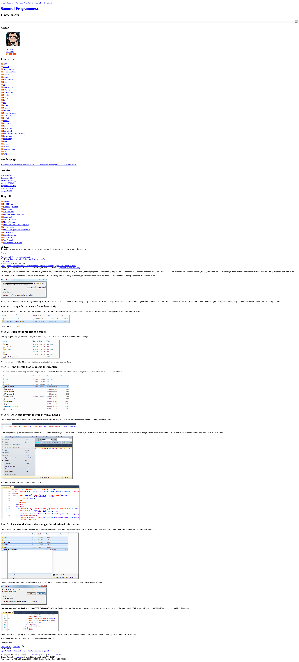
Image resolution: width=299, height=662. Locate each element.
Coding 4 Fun (8, 201)
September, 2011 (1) (8, 178)
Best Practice (8, 80)
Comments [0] (6, 647)
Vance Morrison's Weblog (12, 243)
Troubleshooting (9, 149)
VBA (5, 152)
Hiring (5, 98)
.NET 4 (6, 67)
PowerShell (7, 131)
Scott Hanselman (9, 235)
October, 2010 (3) (7, 183)
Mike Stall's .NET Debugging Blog (16, 225)
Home (3, 3)
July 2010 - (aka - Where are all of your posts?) (27, 259)
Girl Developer (8, 212)
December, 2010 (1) (8, 181)
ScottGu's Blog (8, 237)
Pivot (5, 126)
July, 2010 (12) (6, 191)
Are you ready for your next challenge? (15, 257)
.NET (5, 64)
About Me (10, 3)
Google (6, 95)
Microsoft (6, 110)
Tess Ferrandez (8, 240)
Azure (5, 77)
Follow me (10, 52)
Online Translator (9, 113)
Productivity (7, 139)
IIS (4, 100)
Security (6, 146)
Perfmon (6, 121)
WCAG (43, 655)
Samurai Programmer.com (22, 8)
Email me (9, 50)
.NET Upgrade (8, 69)
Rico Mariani (8, 232)
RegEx (5, 141)
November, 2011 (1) (8, 175)
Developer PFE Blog (23, 3)
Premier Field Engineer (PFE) (14, 134)
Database (6, 90)
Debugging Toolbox (10, 207)
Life (4, 103)
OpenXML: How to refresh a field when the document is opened (25, 651)
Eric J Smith (7, 209)
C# (4, 85)
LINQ (5, 105)
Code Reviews (8, 87)
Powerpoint (7, 128)
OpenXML (7, 116)
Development (8, 92)
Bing (5, 82)
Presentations (8, 136)
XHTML (30, 655)
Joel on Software (9, 219)
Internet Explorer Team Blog (13, 214)
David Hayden (8, 204)
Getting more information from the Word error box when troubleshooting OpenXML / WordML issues (39, 165)
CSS (37, 655)
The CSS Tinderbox (54, 655)
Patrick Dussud (8, 227)
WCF (5, 154)
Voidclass (18, 657)
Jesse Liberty (8, 217)
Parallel (6, 118)
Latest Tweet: (6, 261)
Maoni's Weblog (9, 222)
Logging (6, 108)
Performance (7, 123)
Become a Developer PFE (42, 3)
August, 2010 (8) (7, 188)
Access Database (9, 72)
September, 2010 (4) (8, 186)
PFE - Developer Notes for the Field (16, 230)
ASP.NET (7, 74)
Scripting (6, 144)
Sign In (3, 253)
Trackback (16, 647)
